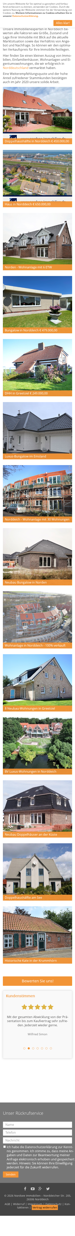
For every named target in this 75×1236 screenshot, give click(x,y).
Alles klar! (63, 23)
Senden (11, 1174)
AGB (7, 1204)
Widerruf (19, 1204)
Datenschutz (53, 1204)
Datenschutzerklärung (41, 1147)
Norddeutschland (15, 68)
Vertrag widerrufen (44, 1207)
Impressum (35, 1204)
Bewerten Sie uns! (37, 980)
